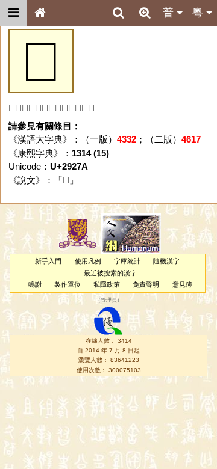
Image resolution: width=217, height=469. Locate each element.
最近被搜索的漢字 (110, 273)
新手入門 (48, 261)
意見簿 (182, 284)
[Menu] (13, 13)
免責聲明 (146, 284)
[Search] (118, 13)
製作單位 (67, 284)
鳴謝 (35, 284)
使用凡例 (88, 261)
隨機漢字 (166, 261)
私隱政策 (106, 284)
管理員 (109, 301)
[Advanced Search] (144, 12)
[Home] (40, 13)
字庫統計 (127, 261)
